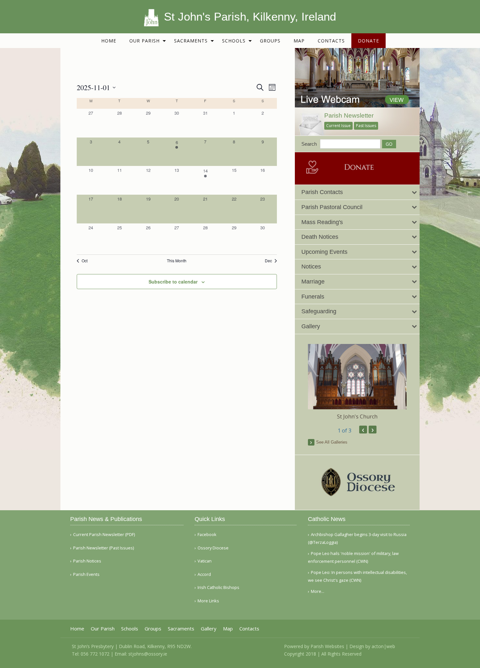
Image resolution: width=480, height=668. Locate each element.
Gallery (208, 628)
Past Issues (366, 125)
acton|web (383, 646)
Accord (204, 574)
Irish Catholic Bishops (218, 587)
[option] (357, 382)
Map (299, 41)
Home (108, 41)
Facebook (207, 534)
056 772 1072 (95, 654)
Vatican (205, 561)
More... (317, 591)
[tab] (357, 192)
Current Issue (338, 125)
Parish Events (86, 574)
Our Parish (144, 41)
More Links (208, 601)
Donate (368, 41)
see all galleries (331, 442)
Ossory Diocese (213, 548)
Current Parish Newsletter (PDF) (104, 534)
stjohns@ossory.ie (147, 654)
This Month (176, 260)
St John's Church (357, 416)
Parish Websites (327, 646)
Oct (85, 260)
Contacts (331, 41)
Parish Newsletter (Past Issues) (103, 548)
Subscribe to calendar (173, 281)
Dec (268, 260)
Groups (270, 41)
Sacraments (191, 41)
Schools (234, 41)
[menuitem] (109, 40)
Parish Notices (87, 561)
